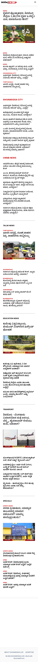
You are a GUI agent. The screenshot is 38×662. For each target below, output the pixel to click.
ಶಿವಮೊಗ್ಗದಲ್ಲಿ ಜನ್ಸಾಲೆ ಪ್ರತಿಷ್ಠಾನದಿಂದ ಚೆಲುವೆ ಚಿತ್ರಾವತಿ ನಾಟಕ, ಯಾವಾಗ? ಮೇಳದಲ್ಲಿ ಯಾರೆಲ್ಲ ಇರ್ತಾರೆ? (17, 147)
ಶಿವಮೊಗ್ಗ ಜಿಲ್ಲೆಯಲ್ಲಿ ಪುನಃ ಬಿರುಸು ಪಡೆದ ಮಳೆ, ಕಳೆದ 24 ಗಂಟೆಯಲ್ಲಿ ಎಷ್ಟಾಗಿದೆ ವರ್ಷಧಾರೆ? (18, 58)
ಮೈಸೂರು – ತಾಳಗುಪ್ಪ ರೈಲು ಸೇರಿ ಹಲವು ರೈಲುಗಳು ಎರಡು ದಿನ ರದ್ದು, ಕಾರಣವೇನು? (18, 486)
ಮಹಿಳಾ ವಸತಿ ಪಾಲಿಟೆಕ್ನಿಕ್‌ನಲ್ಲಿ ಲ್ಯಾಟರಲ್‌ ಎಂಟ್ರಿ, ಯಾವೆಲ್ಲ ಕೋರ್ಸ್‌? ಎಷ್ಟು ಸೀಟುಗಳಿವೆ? (18, 394)
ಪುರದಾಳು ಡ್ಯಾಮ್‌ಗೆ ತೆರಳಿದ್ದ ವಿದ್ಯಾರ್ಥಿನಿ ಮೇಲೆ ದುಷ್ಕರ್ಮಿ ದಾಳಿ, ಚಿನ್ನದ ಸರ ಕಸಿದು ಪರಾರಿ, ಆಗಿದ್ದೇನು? (18, 185)
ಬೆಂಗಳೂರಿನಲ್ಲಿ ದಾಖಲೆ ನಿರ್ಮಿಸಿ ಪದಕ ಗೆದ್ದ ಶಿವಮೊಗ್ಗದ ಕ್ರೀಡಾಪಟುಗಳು (19, 554)
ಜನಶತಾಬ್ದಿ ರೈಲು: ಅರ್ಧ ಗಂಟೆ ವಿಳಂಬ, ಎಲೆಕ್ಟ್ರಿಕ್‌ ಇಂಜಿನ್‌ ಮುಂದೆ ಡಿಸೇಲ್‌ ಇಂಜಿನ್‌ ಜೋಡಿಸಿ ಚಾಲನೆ (17, 467)
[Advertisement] (19, 623)
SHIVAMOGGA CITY (9, 73)
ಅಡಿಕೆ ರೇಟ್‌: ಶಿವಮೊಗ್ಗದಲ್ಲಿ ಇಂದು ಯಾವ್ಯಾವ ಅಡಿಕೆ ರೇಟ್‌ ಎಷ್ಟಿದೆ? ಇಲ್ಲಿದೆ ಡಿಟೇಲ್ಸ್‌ (17, 565)
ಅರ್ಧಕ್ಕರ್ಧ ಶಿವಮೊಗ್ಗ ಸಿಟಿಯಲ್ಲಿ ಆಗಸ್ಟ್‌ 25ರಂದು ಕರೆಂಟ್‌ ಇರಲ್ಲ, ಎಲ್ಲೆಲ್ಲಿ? (17, 77)
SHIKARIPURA (7, 290)
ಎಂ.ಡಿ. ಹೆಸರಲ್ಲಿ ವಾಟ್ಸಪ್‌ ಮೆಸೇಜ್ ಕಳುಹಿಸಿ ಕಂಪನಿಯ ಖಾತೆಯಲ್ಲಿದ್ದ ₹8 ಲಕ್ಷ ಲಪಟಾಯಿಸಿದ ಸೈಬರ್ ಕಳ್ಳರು (18, 176)
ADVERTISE (29, 652)
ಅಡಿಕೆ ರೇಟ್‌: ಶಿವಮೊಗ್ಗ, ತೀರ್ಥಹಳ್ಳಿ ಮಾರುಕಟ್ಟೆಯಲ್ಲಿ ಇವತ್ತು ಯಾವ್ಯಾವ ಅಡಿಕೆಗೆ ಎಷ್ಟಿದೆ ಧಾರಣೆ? (19, 576)
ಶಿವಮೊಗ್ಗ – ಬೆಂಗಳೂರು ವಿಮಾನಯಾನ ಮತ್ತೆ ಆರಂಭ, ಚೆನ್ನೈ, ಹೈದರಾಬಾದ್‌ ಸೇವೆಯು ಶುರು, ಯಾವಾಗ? (17, 420)
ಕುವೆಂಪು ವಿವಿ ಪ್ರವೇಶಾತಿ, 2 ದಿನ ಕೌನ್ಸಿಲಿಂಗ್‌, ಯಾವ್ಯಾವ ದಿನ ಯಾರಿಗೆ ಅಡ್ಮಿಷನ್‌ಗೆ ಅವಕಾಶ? (16, 366)
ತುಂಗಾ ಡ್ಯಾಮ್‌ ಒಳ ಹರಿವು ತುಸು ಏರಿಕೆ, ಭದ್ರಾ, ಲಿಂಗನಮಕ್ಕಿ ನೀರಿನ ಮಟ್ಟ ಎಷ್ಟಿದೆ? (18, 68)
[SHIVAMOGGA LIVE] (9, 2)
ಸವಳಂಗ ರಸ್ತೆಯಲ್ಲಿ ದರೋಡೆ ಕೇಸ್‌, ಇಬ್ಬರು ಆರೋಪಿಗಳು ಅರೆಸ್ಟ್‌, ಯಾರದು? (19, 273)
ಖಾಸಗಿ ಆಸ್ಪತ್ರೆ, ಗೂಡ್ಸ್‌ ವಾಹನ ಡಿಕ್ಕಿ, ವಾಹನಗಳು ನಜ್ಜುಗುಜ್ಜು (16, 85)
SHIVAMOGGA (8, 270)
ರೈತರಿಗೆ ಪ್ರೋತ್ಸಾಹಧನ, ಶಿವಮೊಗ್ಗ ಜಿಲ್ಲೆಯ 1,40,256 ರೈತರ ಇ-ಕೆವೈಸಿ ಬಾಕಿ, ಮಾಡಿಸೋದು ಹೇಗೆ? (19, 16)
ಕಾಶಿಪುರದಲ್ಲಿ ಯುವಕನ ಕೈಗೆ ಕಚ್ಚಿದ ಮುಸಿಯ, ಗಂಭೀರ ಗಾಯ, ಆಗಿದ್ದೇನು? (17, 114)
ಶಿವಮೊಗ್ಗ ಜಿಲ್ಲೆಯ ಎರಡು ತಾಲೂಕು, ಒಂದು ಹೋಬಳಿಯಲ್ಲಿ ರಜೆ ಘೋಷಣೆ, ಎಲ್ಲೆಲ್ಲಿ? (17, 385)
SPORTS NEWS (8, 506)
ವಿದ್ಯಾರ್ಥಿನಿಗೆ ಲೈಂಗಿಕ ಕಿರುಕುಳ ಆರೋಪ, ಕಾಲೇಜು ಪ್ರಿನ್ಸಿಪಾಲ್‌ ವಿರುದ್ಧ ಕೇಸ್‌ (18, 193)
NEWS (5, 11)
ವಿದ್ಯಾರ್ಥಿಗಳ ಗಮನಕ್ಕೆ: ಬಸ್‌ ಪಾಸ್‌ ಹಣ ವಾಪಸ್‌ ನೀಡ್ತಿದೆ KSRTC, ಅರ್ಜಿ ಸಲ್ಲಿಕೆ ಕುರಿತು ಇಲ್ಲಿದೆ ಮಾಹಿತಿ (18, 476)
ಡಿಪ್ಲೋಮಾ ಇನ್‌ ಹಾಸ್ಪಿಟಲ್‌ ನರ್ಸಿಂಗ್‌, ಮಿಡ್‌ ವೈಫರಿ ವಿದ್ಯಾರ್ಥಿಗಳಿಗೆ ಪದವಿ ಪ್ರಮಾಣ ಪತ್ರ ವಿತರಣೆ (17, 376)
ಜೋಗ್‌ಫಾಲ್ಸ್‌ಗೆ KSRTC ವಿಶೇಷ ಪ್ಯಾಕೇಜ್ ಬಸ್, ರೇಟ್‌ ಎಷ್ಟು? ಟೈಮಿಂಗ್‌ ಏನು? (19, 459)
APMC (5, 560)
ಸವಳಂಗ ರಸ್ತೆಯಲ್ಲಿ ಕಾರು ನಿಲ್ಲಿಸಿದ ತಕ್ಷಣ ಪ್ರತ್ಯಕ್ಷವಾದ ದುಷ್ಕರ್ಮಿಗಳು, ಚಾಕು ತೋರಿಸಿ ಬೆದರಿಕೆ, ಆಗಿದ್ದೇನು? (18, 210)
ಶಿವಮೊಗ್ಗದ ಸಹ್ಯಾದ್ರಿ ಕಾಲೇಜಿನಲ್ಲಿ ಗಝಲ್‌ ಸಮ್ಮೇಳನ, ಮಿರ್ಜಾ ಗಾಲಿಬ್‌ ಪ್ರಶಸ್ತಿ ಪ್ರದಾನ (18, 139)
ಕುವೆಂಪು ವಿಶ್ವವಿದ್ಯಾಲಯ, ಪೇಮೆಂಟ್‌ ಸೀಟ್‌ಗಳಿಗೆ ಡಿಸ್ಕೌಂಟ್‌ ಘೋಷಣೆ (18, 327)
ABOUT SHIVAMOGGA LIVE (13, 652)
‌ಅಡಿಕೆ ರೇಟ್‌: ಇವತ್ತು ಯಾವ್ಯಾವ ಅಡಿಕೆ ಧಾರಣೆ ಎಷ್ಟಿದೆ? (17, 586)
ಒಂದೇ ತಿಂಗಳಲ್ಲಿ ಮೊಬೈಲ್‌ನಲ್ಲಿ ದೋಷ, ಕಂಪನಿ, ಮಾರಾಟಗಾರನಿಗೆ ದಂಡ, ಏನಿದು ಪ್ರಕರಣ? (18, 131)
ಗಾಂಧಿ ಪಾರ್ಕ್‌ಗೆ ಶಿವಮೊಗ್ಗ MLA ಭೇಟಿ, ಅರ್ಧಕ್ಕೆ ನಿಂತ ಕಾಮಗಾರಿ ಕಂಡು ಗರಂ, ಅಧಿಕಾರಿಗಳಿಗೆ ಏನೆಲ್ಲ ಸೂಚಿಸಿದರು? (17, 122)
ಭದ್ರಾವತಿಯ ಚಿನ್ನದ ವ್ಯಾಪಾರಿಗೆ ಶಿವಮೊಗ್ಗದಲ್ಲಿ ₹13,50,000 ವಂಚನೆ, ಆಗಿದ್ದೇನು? (16, 201)
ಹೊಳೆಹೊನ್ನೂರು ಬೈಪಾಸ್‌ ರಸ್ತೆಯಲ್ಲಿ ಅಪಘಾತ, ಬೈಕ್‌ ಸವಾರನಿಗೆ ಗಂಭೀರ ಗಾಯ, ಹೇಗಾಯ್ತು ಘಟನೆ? (16, 303)
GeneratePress (19, 658)
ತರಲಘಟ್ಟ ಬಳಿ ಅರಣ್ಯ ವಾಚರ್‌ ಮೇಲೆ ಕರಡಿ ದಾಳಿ (17, 293)
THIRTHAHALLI (8, 82)
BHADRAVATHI (8, 279)
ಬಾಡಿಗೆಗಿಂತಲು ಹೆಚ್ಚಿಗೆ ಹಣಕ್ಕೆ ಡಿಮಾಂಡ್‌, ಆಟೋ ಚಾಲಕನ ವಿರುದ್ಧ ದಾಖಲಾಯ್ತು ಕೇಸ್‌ (18, 166)
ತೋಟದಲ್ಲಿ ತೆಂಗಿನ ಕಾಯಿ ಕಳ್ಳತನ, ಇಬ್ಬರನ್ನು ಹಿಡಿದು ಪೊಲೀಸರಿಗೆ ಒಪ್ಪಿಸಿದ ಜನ (17, 283)
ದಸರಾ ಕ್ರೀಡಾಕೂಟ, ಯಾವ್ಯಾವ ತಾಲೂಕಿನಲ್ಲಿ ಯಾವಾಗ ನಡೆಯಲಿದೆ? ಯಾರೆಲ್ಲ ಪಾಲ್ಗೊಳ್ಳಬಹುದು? (17, 513)
